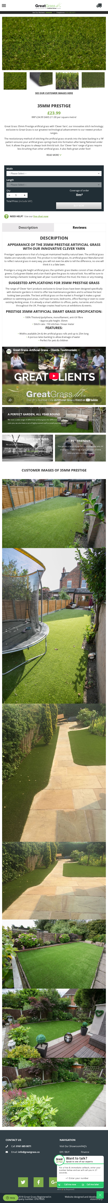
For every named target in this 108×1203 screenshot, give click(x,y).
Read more (53, 155)
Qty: (8, 190)
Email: (25, 1152)
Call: (21, 1146)
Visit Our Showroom (70, 1146)
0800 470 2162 (32, 451)
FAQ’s (84, 1146)
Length (10, 180)
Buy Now (79, 205)
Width (9, 169)
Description (28, 227)
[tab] (28, 227)
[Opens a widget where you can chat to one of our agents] (10, 1198)
